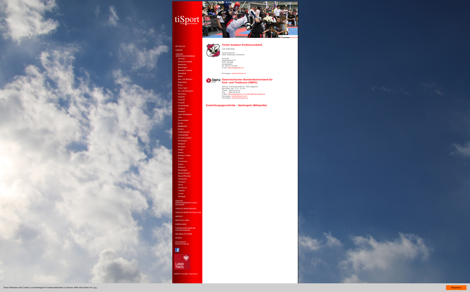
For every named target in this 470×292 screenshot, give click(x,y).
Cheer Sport (182, 88)
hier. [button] (95, 288)
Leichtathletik (183, 135)
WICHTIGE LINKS (182, 220)
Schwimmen (182, 161)
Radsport (181, 144)
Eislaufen (181, 97)
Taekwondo (182, 179)
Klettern (181, 129)
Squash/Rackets (184, 176)
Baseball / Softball (185, 70)
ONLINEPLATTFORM (183, 234)
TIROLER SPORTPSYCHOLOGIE (188, 212)
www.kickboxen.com (239, 96)
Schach (181, 158)
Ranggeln (181, 147)
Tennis (180, 185)
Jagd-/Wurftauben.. (185, 114)
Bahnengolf (182, 67)
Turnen (180, 194)
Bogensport (182, 82)
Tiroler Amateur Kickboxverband (242, 44)
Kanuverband (183, 120)
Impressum (193, 274)
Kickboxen (182, 126)
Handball (181, 111)
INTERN (178, 238)
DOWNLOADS (180, 224)
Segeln (180, 164)
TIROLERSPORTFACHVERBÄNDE (185, 55)
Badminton (182, 64)
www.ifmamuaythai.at (239, 98)
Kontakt (185, 274)
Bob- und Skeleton (185, 79)
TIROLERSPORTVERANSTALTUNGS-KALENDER (186, 203)
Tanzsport (182, 182)
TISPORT (179, 50)
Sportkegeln (182, 170)
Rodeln (180, 152)
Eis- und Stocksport (185, 91)
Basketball (182, 73)
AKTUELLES (180, 46)
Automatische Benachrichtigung (182, 243)
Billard (180, 76)
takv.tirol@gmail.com (236, 68)
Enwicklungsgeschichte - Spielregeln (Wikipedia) (236, 105)
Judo (180, 117)
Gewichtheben (183, 106)
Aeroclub (181, 59)
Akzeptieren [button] (456, 288)
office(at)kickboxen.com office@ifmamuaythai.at (246, 94)
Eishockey (182, 94)
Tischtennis (182, 188)
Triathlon (181, 191)
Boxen (180, 85)
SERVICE (179, 216)
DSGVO (177, 274)
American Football (185, 62)
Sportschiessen (184, 173)
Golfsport (181, 108)
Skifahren (181, 167)
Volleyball (181, 196)
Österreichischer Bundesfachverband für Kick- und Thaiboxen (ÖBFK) (247, 81)
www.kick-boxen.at (238, 73)
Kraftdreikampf (183, 132)
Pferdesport (182, 141)
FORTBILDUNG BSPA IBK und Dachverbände (185, 229)
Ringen (180, 150)
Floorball (181, 100)
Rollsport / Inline (184, 155)
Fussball (181, 103)
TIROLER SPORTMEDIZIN (185, 209)
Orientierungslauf (184, 138)
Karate (180, 123)
